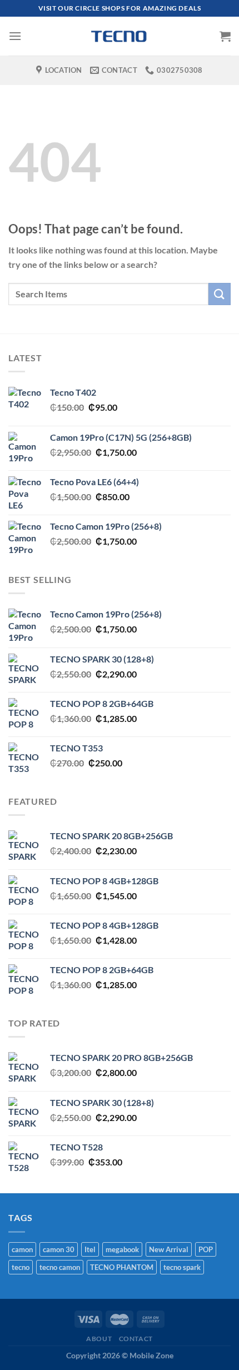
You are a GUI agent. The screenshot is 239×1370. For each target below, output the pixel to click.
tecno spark (182, 1267)
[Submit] (219, 294)
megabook (122, 1249)
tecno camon (59, 1267)
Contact (136, 1338)
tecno (20, 1267)
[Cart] (225, 36)
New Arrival (168, 1249)
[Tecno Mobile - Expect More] (119, 36)
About (99, 1338)
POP (205, 1249)
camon (22, 1249)
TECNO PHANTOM (121, 1267)
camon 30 (58, 1249)
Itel (90, 1249)
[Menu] (15, 35)
